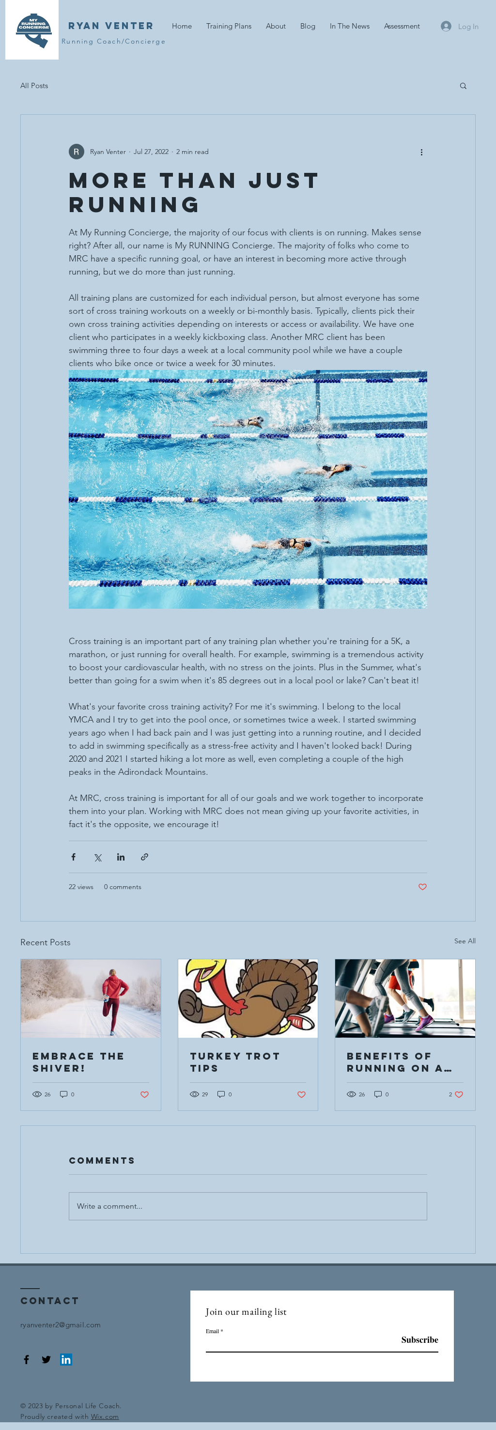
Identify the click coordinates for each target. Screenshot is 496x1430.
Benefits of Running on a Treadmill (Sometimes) (395, 1062)
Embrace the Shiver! (78, 1062)
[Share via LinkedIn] (120, 856)
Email (212, 1331)
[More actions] (421, 151)
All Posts (34, 85)
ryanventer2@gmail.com (60, 1324)
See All (465, 941)
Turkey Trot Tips (235, 1062)
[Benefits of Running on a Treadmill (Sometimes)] (405, 998)
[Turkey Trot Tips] (248, 998)
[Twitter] (46, 1359)
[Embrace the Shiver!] (91, 998)
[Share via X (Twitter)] (97, 856)
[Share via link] (144, 856)
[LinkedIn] (66, 1359)
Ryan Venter (111, 25)
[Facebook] (26, 1359)
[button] (463, 85)
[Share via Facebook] (73, 856)
